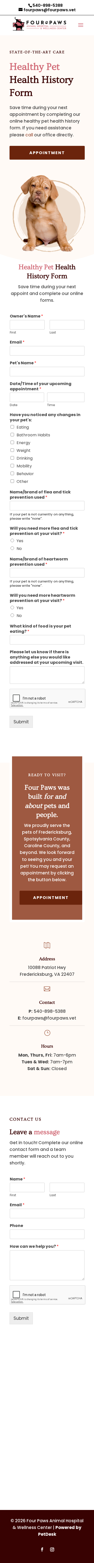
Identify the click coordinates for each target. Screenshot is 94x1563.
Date (14, 405)
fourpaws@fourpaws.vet (49, 1018)
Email (17, 342)
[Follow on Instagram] (52, 1549)
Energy (23, 443)
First (13, 333)
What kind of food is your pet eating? (40, 629)
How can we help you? (34, 1246)
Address (47, 959)
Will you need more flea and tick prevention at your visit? (44, 531)
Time (51, 405)
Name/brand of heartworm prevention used (39, 562)
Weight (24, 450)
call (29, 135)
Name (17, 1179)
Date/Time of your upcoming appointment (40, 386)
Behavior (25, 474)
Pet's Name (23, 363)
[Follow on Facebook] (42, 1549)
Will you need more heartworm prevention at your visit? (42, 598)
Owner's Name (26, 316)
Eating (23, 427)
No (19, 548)
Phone (16, 1225)
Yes (20, 541)
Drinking (25, 458)
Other (22, 481)
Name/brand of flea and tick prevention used (40, 495)
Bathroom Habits (33, 435)
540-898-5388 (48, 5)
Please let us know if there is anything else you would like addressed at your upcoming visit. (46, 657)
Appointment (47, 153)
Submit (21, 722)
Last (53, 333)
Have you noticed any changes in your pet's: (45, 417)
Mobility (24, 466)
